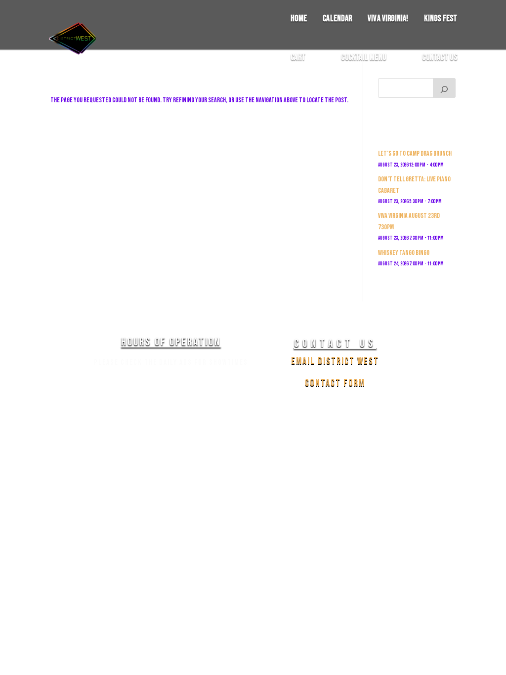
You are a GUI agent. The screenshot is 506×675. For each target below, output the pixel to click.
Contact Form (335, 383)
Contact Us (439, 57)
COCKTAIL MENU (363, 57)
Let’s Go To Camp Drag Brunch (415, 153)
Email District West (335, 361)
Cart (298, 57)
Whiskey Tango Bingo (403, 253)
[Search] (444, 88)
